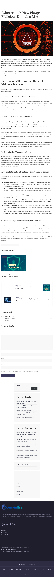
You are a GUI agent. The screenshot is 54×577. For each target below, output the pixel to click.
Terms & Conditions (5, 534)
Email (3, 358)
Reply (51, 318)
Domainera (7, 9)
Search (18, 385)
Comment (4, 333)
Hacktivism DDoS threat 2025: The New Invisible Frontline (13, 553)
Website (3, 364)
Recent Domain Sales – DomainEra (24, 410)
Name (3, 351)
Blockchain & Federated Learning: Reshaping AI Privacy (26, 299)
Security (22, 9)
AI (43, 569)
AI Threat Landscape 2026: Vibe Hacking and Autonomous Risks (15, 551)
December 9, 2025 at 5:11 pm (10, 318)
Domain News (20, 489)
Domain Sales (20, 491)
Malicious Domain (14, 245)
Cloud (18, 483)
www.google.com (20, 455)
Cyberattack (5, 245)
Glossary (22, 571)
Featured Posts (22, 465)
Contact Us (3, 537)
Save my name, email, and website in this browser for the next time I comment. (20, 371)
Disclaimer (3, 530)
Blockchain (19, 481)
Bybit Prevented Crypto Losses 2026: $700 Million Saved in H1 (14, 544)
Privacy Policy (4, 532)
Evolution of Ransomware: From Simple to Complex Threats (11, 275)
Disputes (18, 486)
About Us (11, 569)
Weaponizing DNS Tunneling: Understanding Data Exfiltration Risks (15, 547)
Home (4, 569)
